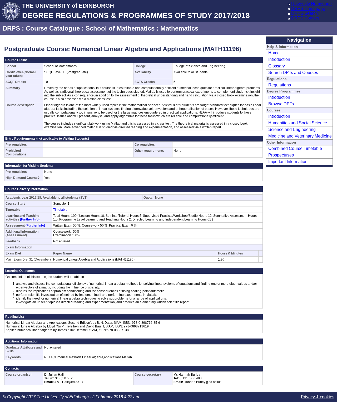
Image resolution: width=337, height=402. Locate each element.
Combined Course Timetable (295, 148)
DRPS (11, 28)
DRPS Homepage (308, 8)
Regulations (279, 85)
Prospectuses (281, 155)
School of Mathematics (120, 28)
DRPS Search (304, 13)
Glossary (276, 66)
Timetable (60, 210)
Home (274, 53)
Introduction (279, 59)
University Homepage (311, 4)
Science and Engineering (292, 129)
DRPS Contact (305, 18)
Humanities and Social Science (297, 123)
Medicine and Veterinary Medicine (300, 136)
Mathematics (179, 28)
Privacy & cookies (317, 397)
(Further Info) (29, 219)
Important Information (288, 161)
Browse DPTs (281, 104)
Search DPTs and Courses (293, 72)
